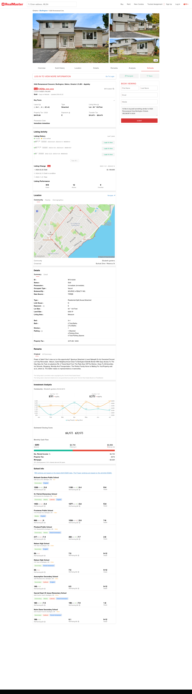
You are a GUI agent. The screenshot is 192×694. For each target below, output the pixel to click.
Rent (129, 4)
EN (186, 4)
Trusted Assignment (154, 4)
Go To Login (110, 76)
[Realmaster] (12, 4)
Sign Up (169, 4)
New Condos (139, 4)
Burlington (44, 10)
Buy (122, 4)
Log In (177, 4)
